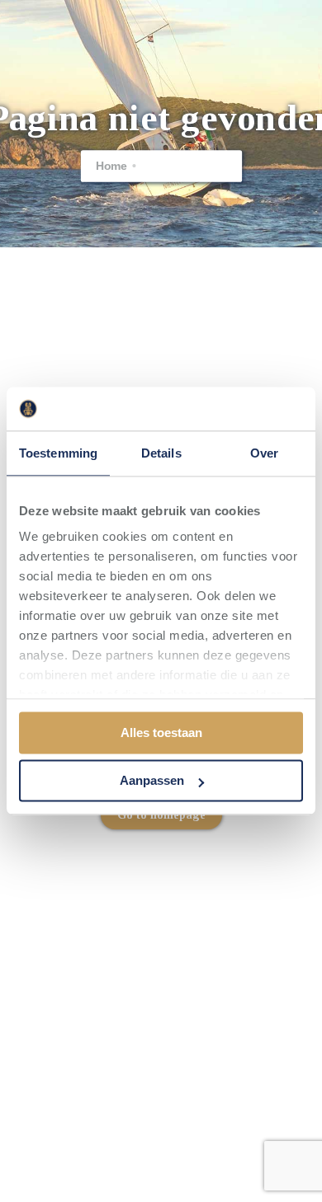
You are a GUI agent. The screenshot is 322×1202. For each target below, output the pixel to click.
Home (110, 166)
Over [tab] (264, 453)
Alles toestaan (161, 732)
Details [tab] (161, 453)
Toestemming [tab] (58, 453)
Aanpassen (152, 781)
